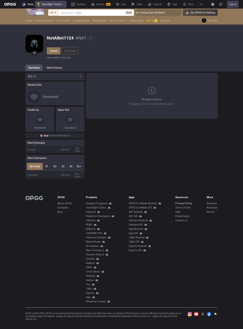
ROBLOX (91, 229)
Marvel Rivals (93, 241)
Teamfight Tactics (51, 4)
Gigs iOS (133, 233)
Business (212, 203)
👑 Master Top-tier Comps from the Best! (138, 12)
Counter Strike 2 (95, 254)
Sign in (233, 4)
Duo (88, 284)
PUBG (89, 224)
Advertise (212, 207)
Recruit (211, 211)
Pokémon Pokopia (96, 237)
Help (177, 211)
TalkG (89, 288)
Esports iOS (135, 250)
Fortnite (90, 258)
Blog (59, 211)
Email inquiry (182, 216)
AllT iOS (133, 216)
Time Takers (93, 271)
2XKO (89, 267)
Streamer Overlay (96, 301)
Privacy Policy (183, 203)
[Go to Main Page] (10, 4)
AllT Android (136, 211)
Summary (34, 67)
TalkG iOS (134, 241)
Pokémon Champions (98, 216)
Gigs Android (136, 229)
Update (54, 50)
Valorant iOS (136, 224)
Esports (90, 292)
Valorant (91, 220)
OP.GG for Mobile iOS (140, 207)
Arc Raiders (92, 246)
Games (90, 280)
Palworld (91, 211)
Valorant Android (138, 220)
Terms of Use (183, 207)
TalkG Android (136, 237)
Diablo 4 (90, 263)
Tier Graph (70, 50)
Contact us (181, 220)
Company (62, 207)
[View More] (201, 4)
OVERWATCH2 (94, 233)
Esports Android (138, 246)
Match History (54, 67)
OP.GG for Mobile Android (143, 203)
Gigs (88, 297)
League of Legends (96, 203)
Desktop (90, 275)
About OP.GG (64, 203)
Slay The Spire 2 (95, 250)
